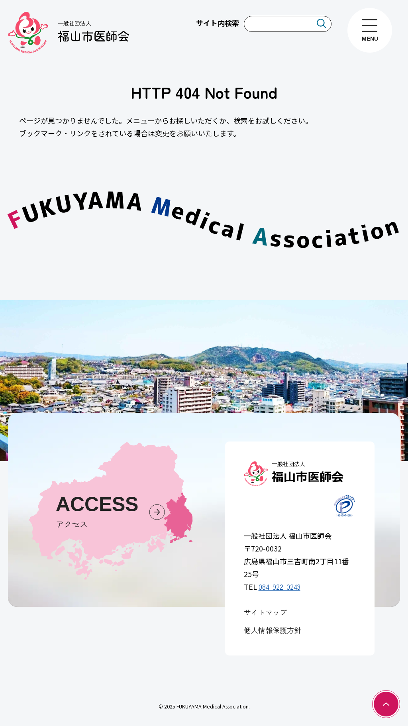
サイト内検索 (217, 23)
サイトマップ (265, 612)
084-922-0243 (279, 586)
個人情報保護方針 (272, 630)
